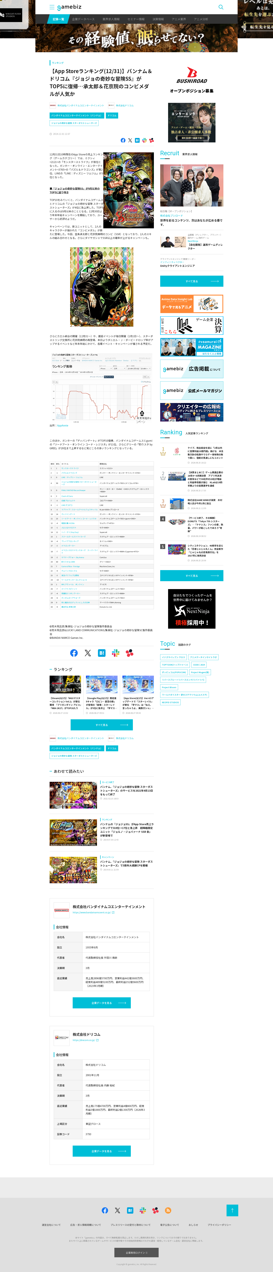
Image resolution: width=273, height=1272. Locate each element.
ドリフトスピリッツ (69, 589)
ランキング (58, 62)
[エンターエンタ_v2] (191, 122)
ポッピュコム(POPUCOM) (174, 672)
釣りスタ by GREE (68, 561)
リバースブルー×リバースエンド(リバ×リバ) (183, 679)
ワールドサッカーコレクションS (74, 579)
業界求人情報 (111, 19)
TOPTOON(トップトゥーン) (175, 664)
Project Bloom (169, 687)
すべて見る (102, 725)
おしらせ (193, 1224)
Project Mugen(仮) (200, 672)
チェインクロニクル (69, 570)
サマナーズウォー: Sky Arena (72, 557)
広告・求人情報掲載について (85, 1224)
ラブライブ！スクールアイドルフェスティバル (79, 509)
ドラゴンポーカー (68, 545)
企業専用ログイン (135, 1252)
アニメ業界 (179, 19)
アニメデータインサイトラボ (203, 657)
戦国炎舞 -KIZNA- (68, 523)
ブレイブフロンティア (70, 541)
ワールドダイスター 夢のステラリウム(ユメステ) (184, 694)
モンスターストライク (70, 468)
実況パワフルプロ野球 (70, 575)
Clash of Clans (67, 496)
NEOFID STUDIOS (170, 702)
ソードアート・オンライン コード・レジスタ (78, 518)
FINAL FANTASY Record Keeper (73, 490)
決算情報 (158, 19)
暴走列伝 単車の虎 (68, 607)
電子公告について (169, 1224)
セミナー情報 (136, 19)
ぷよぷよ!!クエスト (68, 527)
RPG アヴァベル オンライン (72, 584)
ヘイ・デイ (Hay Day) (70, 532)
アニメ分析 (201, 19)
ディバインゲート (68, 514)
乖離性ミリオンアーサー (70, 593)
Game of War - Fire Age (70, 566)
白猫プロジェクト (68, 500)
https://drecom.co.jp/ (84, 1040)
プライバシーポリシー (219, 1224)
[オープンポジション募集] (191, 80)
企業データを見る (102, 1003)
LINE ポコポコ (66, 505)
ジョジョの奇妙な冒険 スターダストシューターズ (74, 123)
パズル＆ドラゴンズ (69, 473)
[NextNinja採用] (191, 609)
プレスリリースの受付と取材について (131, 1224)
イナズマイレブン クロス (173, 657)
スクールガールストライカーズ (73, 536)
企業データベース (83, 19)
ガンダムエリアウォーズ (70, 598)
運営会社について (51, 1224)
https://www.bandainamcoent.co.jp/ (92, 912)
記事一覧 (58, 19)
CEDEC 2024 (199, 664)
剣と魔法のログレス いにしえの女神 (75, 602)
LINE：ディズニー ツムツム (72, 477)
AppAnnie (62, 425)
